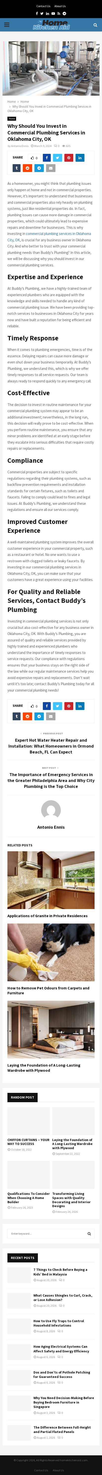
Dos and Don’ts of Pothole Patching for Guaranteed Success (61, 1374)
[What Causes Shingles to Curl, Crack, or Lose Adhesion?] (19, 1301)
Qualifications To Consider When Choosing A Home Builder (28, 1197)
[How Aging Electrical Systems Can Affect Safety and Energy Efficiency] (19, 1352)
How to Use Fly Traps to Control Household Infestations (58, 1323)
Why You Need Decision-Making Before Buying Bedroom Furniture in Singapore (63, 1402)
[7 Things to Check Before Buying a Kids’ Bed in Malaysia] (19, 1275)
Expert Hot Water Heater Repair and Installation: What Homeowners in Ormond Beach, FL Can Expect (51, 746)
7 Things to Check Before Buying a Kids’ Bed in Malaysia (60, 1271)
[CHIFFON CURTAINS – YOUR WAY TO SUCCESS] (28, 1121)
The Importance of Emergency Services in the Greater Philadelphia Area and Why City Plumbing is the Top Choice (51, 780)
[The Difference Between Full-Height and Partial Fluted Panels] (19, 1433)
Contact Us (43, 6)
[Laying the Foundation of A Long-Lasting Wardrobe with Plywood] (73, 1121)
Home (12, 118)
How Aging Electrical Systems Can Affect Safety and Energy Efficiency (61, 1348)
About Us (60, 6)
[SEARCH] (89, 1234)
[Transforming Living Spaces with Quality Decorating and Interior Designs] (73, 1175)
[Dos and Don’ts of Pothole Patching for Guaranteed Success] (19, 1378)
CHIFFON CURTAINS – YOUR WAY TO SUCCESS (28, 1142)
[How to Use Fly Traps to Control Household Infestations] (19, 1326)
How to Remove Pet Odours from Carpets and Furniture (48, 990)
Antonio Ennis (19, 146)
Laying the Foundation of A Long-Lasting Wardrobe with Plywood (43, 1068)
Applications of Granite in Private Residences (47, 915)
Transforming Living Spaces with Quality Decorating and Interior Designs (71, 1199)
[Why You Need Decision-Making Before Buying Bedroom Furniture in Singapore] (19, 1403)
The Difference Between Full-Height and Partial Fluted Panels (62, 1429)
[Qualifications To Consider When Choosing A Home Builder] (28, 1175)
